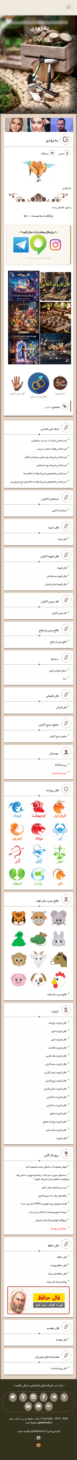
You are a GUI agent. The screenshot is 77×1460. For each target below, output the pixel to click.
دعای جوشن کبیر (58, 670)
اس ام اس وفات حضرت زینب (52, 448)
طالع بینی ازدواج (58, 641)
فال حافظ (62, 1257)
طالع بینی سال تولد (57, 994)
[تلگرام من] (54, 1397)
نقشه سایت (23, 1431)
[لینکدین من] (28, 1406)
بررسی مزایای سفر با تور (54, 1187)
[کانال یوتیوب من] (38, 1406)
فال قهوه (62, 567)
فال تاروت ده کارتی (56, 1105)
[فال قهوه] (55, 318)
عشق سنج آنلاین (58, 736)
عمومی (47, 407)
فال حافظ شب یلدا (57, 1273)
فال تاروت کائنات (57, 1047)
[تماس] (23, 1397)
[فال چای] (55, 349)
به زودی (39, 28)
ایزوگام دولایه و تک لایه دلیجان (51, 1220)
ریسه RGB (61, 764)
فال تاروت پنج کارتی (56, 1080)
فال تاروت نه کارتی (57, 1097)
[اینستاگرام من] (33, 1397)
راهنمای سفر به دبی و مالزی (52, 1195)
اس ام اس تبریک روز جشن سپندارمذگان (45, 456)
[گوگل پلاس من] (49, 1406)
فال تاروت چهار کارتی (55, 1072)
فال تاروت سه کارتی (56, 1064)
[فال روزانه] (23, 287)
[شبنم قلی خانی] (16, 126)
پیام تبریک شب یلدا (56, 1281)
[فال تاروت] (55, 287)
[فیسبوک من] (44, 1397)
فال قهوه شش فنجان (56, 584)
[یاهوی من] (64, 1397)
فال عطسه (61, 1339)
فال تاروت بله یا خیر (56, 1130)
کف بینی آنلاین (59, 613)
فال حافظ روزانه (58, 1265)
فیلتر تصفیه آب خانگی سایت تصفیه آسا (46, 1166)
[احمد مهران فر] (61, 126)
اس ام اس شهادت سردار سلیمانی (49, 440)
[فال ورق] (23, 349)
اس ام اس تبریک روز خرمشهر (51, 465)
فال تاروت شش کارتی (55, 1088)
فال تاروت (61, 1138)
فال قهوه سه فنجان (57, 575)
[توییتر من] (13, 1397)
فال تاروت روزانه (58, 1022)
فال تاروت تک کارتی (56, 1055)
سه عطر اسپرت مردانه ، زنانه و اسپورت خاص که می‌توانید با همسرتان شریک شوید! (42, 1177)
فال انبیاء (62, 539)
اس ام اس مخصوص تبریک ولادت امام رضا (45, 473)
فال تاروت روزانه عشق (55, 1121)
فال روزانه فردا (59, 1368)
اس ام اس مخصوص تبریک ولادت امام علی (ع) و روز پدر (38, 481)
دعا (29, 215)
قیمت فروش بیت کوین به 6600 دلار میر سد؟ (44, 1203)
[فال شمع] (23, 318)
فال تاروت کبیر (59, 1031)
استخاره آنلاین (59, 510)
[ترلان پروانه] (38, 126)
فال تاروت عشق (58, 1113)
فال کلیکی (61, 707)
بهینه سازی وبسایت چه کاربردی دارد (47, 1212)
